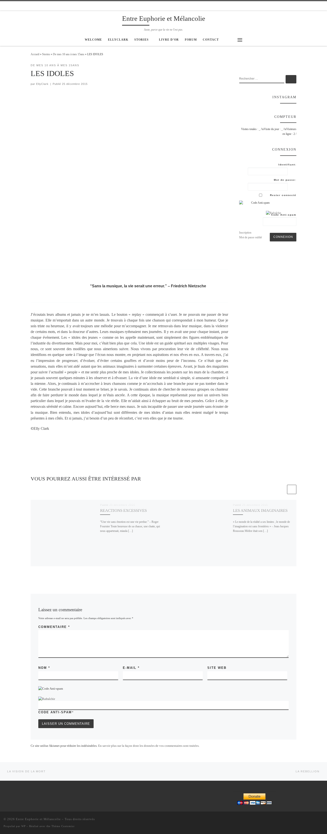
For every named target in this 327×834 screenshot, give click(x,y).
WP (23, 826)
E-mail (131, 668)
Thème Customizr (63, 826)
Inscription (245, 232)
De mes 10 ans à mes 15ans (68, 54)
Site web (216, 668)
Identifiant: (287, 164)
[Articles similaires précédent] (281, 489)
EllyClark (42, 83)
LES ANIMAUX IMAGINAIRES (260, 510)
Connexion (283, 237)
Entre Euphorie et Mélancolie (38, 819)
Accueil (35, 54)
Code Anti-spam (55, 712)
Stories (46, 54)
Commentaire (54, 627)
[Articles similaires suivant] (291, 489)
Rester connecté (283, 195)
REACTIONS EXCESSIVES (123, 510)
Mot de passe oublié (250, 237)
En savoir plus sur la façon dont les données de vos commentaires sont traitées (148, 745)
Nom (44, 668)
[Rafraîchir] (46, 699)
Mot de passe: (285, 180)
